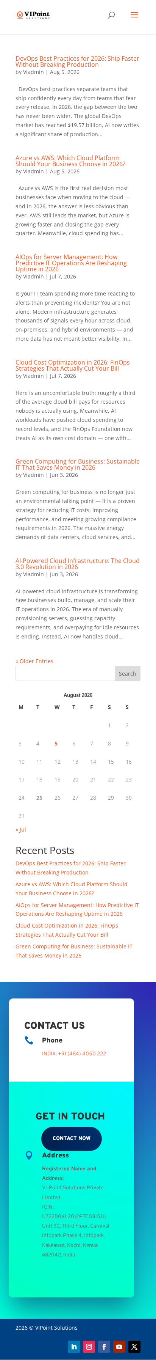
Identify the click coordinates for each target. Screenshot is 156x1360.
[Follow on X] (134, 1347)
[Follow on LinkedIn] (74, 1347)
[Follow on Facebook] (104, 1347)
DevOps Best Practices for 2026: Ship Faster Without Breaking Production (77, 61)
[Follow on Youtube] (119, 1347)
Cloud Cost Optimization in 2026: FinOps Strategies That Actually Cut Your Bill (73, 365)
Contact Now (71, 1138)
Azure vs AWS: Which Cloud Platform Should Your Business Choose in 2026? (70, 161)
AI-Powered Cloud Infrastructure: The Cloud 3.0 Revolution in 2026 (78, 564)
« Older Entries (34, 661)
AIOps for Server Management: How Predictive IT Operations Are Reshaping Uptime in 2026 (71, 263)
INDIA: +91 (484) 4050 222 (74, 1054)
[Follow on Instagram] (89, 1347)
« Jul (21, 829)
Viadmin (33, 71)
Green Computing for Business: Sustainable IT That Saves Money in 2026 (78, 464)
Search (127, 673)
